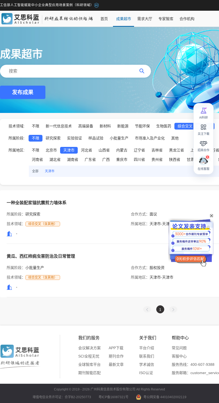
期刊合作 (116, 356)
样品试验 (95, 138)
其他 (175, 138)
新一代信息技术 (59, 126)
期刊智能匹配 (89, 373)
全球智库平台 (89, 364)
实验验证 (74, 138)
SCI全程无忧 (88, 356)
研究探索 (53, 138)
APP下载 (116, 348)
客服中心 (179, 356)
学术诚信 (146, 364)
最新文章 (116, 364)
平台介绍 (146, 348)
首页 (104, 19)
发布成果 (22, 92)
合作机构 (186, 19)
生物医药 (163, 126)
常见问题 (179, 348)
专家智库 (165, 19)
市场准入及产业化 (150, 138)
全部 (35, 171)
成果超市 (123, 19)
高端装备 (85, 126)
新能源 (122, 126)
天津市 (49, 171)
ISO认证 (146, 373)
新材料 (105, 126)
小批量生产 (119, 138)
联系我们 (146, 356)
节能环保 (142, 126)
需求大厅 (144, 19)
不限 (35, 126)
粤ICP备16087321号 (113, 397)
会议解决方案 (89, 348)
